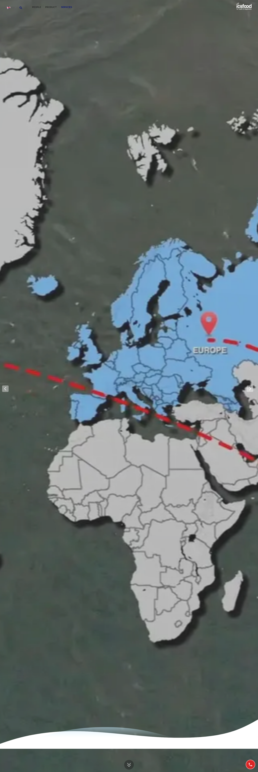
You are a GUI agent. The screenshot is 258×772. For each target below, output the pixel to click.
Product (51, 7)
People (36, 7)
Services (66, 7)
